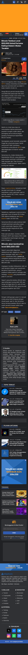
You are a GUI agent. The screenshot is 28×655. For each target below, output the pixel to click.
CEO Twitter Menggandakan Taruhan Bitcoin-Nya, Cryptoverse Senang (18, 453)
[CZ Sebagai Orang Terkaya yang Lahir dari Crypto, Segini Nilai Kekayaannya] (5, 412)
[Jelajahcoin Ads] (14, 204)
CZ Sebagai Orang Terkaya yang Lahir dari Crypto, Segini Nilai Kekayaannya (17, 413)
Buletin (5, 618)
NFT (18, 603)
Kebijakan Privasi (16, 538)
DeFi (18, 600)
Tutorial (5, 593)
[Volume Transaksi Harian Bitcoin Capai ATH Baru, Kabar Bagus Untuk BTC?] (5, 402)
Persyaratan (7, 538)
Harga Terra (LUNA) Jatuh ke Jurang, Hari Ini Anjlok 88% (17, 433)
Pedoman (6, 615)
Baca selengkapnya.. (12, 307)
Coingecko (16, 122)
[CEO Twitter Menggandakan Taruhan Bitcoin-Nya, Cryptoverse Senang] (5, 453)
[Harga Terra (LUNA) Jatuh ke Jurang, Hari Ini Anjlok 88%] (5, 432)
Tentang (5, 610)
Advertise (6, 620)
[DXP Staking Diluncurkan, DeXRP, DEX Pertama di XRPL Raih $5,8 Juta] (21, 511)
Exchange (20, 595)
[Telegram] (19, 630)
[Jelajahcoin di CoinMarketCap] (26, 34)
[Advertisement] (14, 18)
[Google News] (19, 636)
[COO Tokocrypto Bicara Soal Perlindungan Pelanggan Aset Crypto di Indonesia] (5, 443)
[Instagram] (9, 636)
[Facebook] (14, 630)
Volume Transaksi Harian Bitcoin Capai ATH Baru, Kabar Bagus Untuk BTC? (17, 402)
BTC (19, 147)
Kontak (5, 612)
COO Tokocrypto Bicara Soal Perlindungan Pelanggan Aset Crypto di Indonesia (18, 443)
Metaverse (20, 598)
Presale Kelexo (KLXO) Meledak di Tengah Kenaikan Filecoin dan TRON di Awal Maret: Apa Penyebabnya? (18, 392)
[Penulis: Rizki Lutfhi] (2, 53)
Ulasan (5, 598)
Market (11, 312)
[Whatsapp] (14, 636)
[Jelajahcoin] (2, 2)
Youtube (10, 274)
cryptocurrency (10, 188)
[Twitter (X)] (9, 630)
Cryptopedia (6, 595)
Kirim (14, 533)
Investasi (5, 603)
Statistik (17, 312)
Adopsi (5, 600)
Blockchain (20, 593)
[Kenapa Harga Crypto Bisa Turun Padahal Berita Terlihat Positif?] (21, 493)
